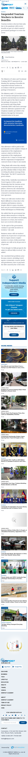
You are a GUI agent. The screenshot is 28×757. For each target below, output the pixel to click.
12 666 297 (9, 736)
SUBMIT (14, 335)
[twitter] (10, 67)
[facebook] (7, 67)
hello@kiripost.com (7, 738)
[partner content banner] (14, 131)
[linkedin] (12, 67)
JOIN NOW (14, 313)
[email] (18, 67)
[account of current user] (24, 8)
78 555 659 (17, 736)
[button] (19, 71)
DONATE (14, 294)
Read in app (4, 1)
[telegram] (15, 68)
